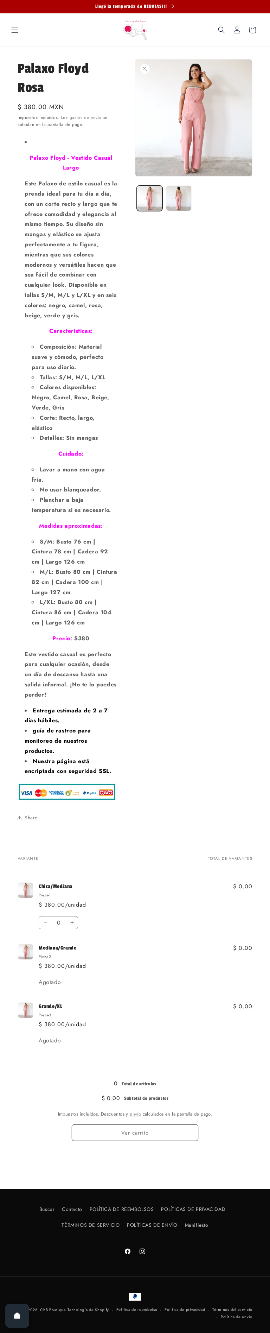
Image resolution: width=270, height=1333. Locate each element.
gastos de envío (86, 117)
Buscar (47, 1209)
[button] (14, 30)
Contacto (72, 1209)
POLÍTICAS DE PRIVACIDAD (193, 1209)
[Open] (17, 1316)
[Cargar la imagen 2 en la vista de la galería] (179, 198)
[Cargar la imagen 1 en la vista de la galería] (149, 198)
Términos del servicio (232, 1309)
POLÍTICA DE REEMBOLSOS (122, 1209)
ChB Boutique (53, 1310)
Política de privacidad (185, 1309)
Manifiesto (196, 1225)
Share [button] (31, 817)
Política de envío (236, 1317)
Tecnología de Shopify (88, 1310)
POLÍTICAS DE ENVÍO (152, 1225)
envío (135, 1114)
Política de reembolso (137, 1309)
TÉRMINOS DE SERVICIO (91, 1225)
